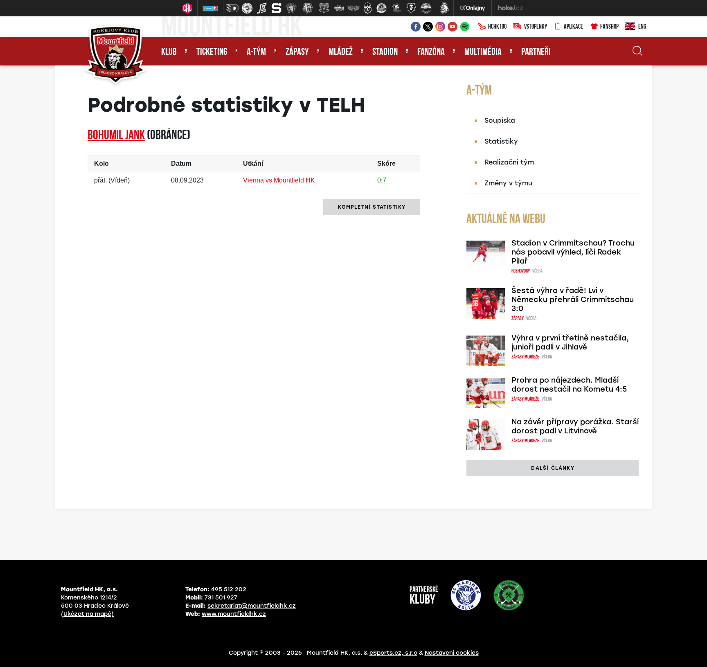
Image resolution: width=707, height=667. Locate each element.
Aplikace (573, 27)
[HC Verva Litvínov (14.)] (426, 8)
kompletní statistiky (371, 207)
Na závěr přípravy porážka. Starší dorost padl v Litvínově (575, 426)
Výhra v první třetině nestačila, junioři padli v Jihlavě (570, 343)
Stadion (385, 52)
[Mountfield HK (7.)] (324, 8)
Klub (169, 52)
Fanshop (609, 27)
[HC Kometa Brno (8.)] (338, 8)
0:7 (381, 180)
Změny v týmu (508, 183)
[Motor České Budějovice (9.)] (353, 8)
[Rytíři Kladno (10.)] (367, 8)
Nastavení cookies (452, 652)
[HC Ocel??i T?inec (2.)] (247, 8)
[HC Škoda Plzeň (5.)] (291, 8)
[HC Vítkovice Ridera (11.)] (381, 8)
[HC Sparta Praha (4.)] (276, 8)
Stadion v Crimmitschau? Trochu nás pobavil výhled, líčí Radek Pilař (573, 252)
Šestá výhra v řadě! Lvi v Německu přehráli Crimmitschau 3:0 (572, 299)
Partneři (536, 52)
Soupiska (499, 120)
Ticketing (211, 52)
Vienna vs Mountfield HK (279, 180)
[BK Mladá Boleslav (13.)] (411, 8)
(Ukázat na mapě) (87, 614)
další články (552, 468)
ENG (642, 27)
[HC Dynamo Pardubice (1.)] (232, 8)
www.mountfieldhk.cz (234, 614)
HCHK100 (497, 27)
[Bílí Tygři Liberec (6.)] (308, 8)
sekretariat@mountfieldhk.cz (251, 605)
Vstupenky (535, 27)
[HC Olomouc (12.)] (396, 8)
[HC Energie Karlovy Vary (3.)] (261, 8)
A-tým (256, 52)
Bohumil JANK (116, 135)
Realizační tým (509, 162)
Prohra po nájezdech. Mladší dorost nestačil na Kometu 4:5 (569, 385)
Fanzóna (431, 52)
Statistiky (501, 141)
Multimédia (483, 52)
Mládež (341, 52)
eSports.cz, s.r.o (393, 652)
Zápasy (297, 52)
